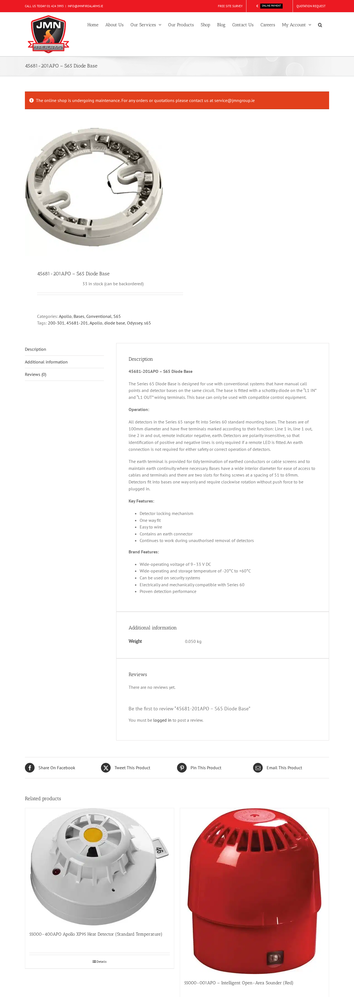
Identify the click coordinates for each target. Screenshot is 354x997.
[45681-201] (98, 187)
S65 (117, 316)
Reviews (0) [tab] (35, 374)
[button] (320, 24)
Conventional (98, 316)
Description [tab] (35, 349)
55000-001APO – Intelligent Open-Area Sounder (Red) (238, 982)
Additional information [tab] (46, 362)
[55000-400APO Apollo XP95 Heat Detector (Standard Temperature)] (99, 866)
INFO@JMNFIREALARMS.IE (85, 6)
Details (101, 961)
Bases (79, 316)
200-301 (56, 323)
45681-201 (77, 323)
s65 (147, 323)
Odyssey (134, 323)
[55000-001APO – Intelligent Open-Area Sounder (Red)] (254, 891)
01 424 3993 (55, 6)
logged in (162, 720)
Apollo (65, 316)
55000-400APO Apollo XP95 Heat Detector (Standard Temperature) (95, 934)
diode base (114, 323)
